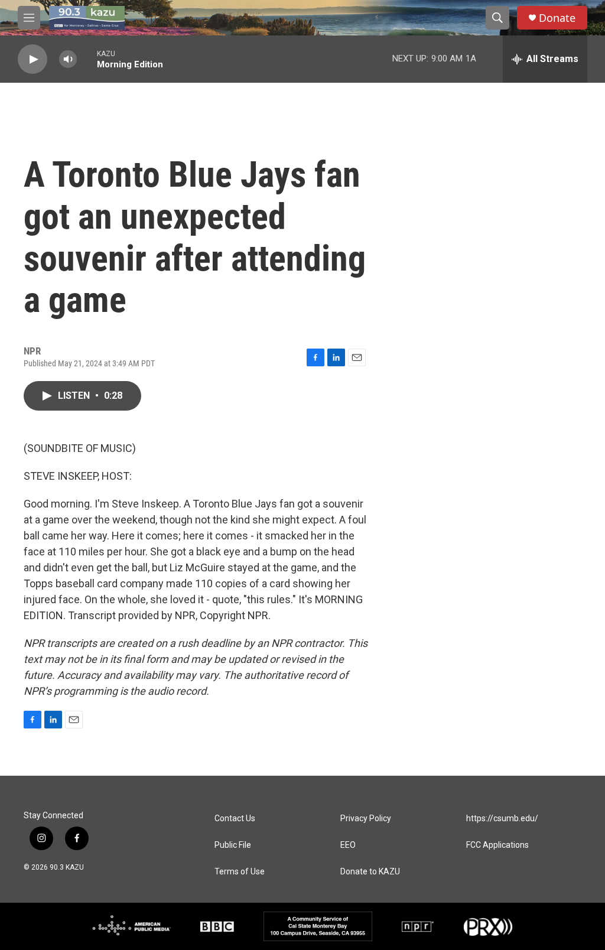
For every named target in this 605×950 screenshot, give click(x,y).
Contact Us (234, 818)
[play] (32, 59)
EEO (348, 845)
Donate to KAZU (370, 871)
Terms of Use (239, 871)
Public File (232, 845)
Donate (557, 18)
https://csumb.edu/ (502, 818)
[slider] (87, 59)
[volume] (68, 59)
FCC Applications (497, 845)
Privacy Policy (365, 818)
